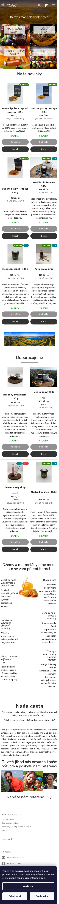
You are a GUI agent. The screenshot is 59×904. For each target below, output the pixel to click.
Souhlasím (42, 896)
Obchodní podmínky (10, 823)
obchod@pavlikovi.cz (16, 857)
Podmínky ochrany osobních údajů (16, 826)
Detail (15, 149)
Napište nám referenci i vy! (29, 797)
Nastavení (28, 886)
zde (43, 878)
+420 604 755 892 (14, 863)
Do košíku (15, 142)
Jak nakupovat (8, 819)
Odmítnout (14, 896)
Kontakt (5, 830)
